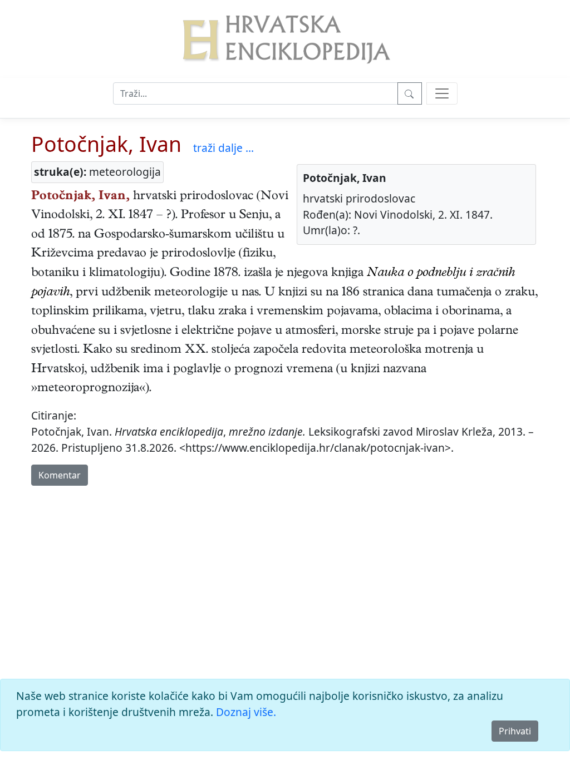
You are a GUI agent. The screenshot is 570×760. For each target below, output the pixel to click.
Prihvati (515, 731)
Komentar (59, 475)
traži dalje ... (223, 147)
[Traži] (409, 93)
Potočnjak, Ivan (106, 144)
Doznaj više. (246, 711)
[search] (442, 93)
